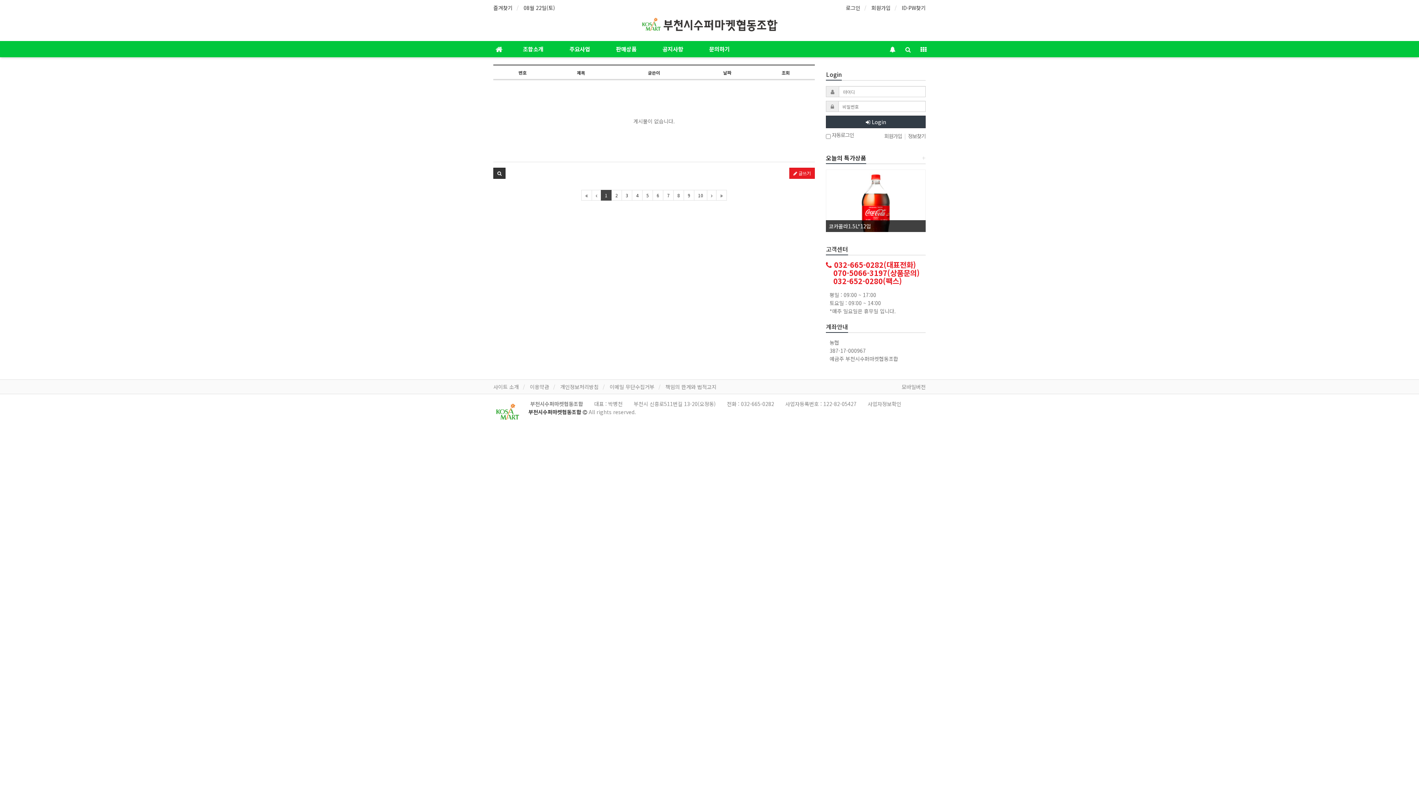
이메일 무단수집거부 (632, 387)
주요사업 (579, 49)
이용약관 (539, 387)
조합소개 (533, 49)
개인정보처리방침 (579, 387)
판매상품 (626, 49)
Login (878, 122)
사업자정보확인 (884, 403)
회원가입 (881, 7)
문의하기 (719, 49)
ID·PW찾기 (914, 7)
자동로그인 (842, 136)
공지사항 (673, 49)
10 (700, 195)
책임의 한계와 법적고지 (691, 387)
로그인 (853, 7)
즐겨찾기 (503, 7)
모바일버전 (914, 387)
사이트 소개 (506, 387)
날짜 (727, 72)
